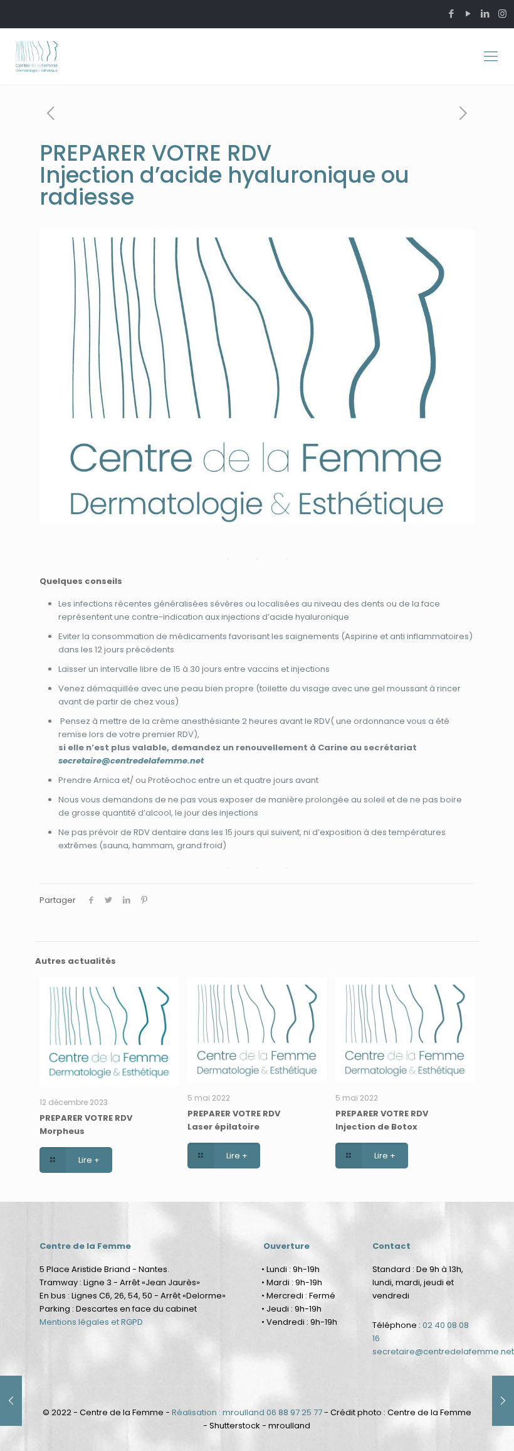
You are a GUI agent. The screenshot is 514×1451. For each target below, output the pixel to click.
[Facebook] (451, 13)
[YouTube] (468, 13)
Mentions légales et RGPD (91, 1322)
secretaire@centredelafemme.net (131, 761)
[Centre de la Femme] (37, 56)
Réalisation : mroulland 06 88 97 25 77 (247, 1412)
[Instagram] (502, 13)
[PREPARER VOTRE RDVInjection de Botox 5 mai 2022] (503, 1401)
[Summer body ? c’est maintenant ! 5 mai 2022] (11, 1401)
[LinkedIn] (485, 13)
